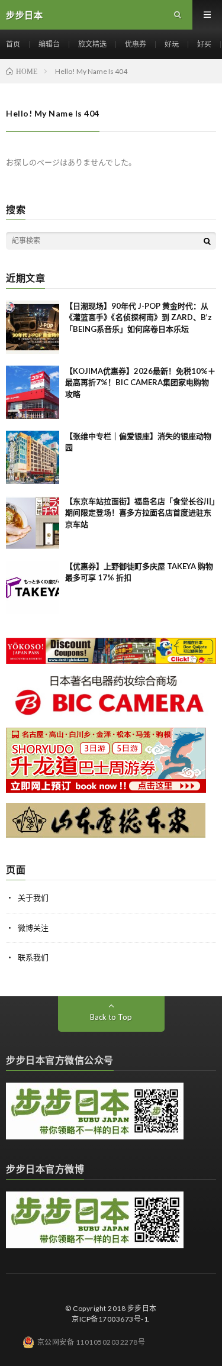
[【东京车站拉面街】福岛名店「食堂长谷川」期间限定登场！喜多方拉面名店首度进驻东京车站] (32, 522)
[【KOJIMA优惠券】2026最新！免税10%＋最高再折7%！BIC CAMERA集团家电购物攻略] (32, 392)
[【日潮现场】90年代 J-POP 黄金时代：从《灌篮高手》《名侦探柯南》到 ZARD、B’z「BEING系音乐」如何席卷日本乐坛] (32, 327)
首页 (13, 44)
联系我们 (33, 957)
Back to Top (111, 1017)
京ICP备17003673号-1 (110, 1319)
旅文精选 (92, 44)
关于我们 (33, 897)
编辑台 (49, 44)
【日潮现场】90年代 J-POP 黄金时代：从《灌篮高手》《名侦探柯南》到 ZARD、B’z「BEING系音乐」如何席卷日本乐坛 (138, 317)
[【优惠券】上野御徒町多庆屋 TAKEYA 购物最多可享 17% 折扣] (32, 587)
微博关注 (33, 927)
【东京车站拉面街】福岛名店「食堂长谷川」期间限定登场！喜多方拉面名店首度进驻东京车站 (140, 512)
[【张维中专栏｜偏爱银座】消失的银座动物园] (32, 457)
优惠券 (135, 44)
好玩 (172, 44)
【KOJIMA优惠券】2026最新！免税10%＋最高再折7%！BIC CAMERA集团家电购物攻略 (140, 382)
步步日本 (142, 1308)
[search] (207, 241)
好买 (204, 44)
